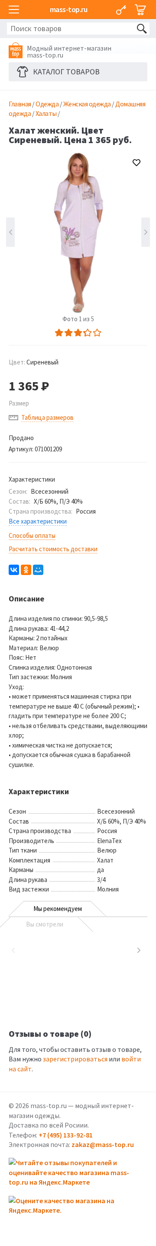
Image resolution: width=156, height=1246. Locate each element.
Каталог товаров (66, 72)
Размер (19, 403)
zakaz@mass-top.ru (103, 1144)
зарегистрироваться (75, 1058)
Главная (20, 103)
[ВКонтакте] (14, 570)
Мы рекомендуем (57, 908)
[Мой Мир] (38, 570)
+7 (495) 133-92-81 (66, 1135)
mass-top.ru (69, 9)
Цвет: (33, 362)
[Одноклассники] (26, 570)
